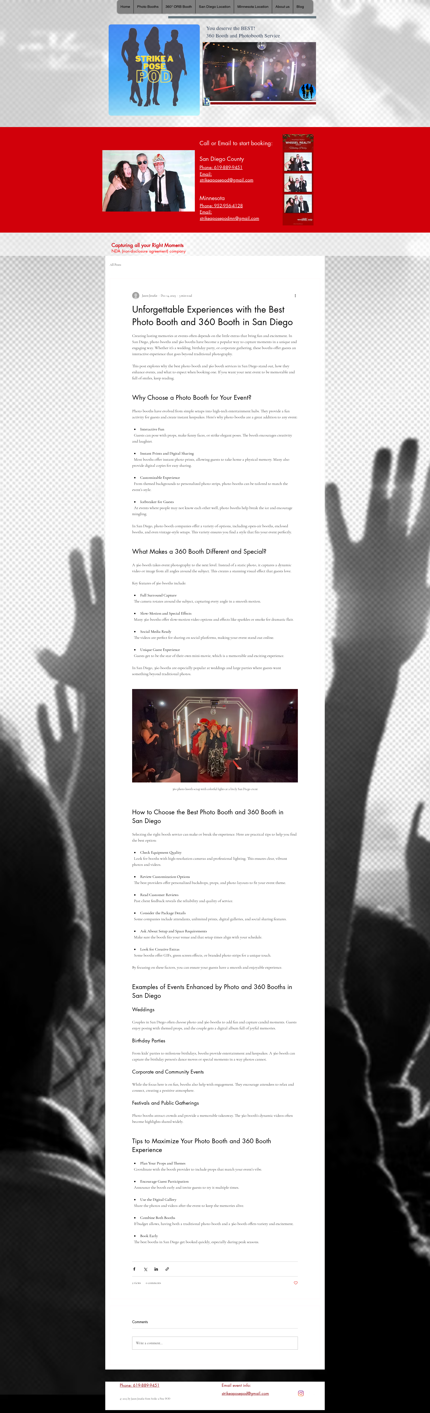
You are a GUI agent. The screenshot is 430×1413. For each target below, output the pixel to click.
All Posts (115, 265)
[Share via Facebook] (134, 1269)
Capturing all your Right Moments (148, 245)
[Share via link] (167, 1269)
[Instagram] (301, 1393)
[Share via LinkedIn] (156, 1269)
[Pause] (208, 100)
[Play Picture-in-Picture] (302, 100)
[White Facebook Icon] (307, 1393)
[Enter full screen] (310, 100)
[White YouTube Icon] (314, 1393)
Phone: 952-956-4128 (221, 206)
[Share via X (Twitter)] (145, 1269)
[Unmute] (216, 100)
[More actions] (295, 295)
